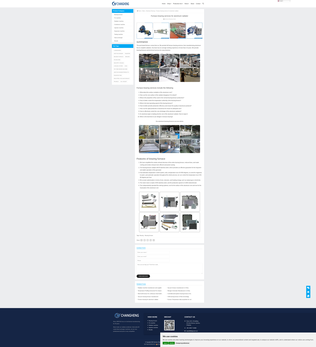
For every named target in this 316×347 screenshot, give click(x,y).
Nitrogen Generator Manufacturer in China (178, 290)
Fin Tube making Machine (120, 69)
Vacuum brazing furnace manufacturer (148, 296)
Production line (177, 3)
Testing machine (118, 34)
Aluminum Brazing (150, 11)
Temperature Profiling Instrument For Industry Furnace (152, 290)
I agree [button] (165, 343)
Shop (168, 3)
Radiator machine (119, 21)
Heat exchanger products (121, 72)
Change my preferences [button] (182, 343)
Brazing (142, 235)
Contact (198, 3)
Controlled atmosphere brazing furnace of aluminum (181, 293)
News (186, 3)
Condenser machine (119, 24)
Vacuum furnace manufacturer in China (177, 287)
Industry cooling (119, 63)
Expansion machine (119, 31)
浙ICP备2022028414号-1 (150, 344)
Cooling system (118, 66)
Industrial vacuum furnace (121, 78)
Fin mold (116, 81)
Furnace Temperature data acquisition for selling (180, 299)
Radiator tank (118, 75)
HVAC (126, 66)
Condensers (117, 50)
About (192, 3)
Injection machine (118, 27)
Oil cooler (124, 81)
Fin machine (117, 18)
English (281, 1)
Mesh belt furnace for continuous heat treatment (150, 293)
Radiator (127, 53)
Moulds (116, 41)
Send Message (143, 276)
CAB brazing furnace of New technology (178, 296)
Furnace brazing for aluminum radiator (148, 299)
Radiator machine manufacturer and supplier (150, 287)
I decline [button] (171, 343)
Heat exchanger (118, 37)
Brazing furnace (149, 235)
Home (163, 3)
